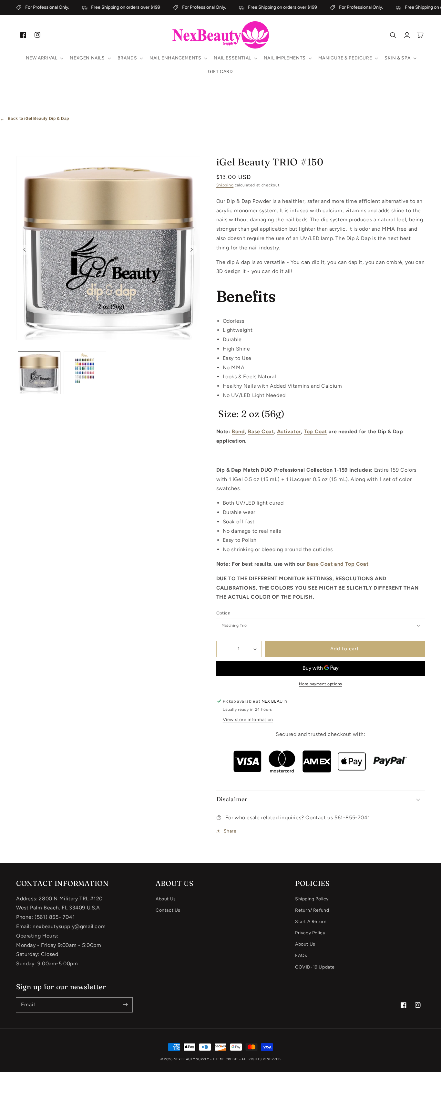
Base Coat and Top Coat (337, 564)
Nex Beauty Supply (191, 1059)
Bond (238, 431)
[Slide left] (24, 250)
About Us (166, 899)
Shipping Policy (312, 899)
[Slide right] (192, 250)
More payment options (320, 684)
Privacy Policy (310, 933)
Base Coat (261, 431)
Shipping (225, 185)
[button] (44, 58)
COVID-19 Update (315, 967)
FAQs (301, 955)
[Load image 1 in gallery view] (39, 372)
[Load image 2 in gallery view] (85, 372)
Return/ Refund (312, 910)
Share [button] (230, 831)
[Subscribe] (125, 1005)
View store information (248, 719)
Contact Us (168, 910)
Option (223, 613)
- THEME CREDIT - (225, 1059)
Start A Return (310, 921)
